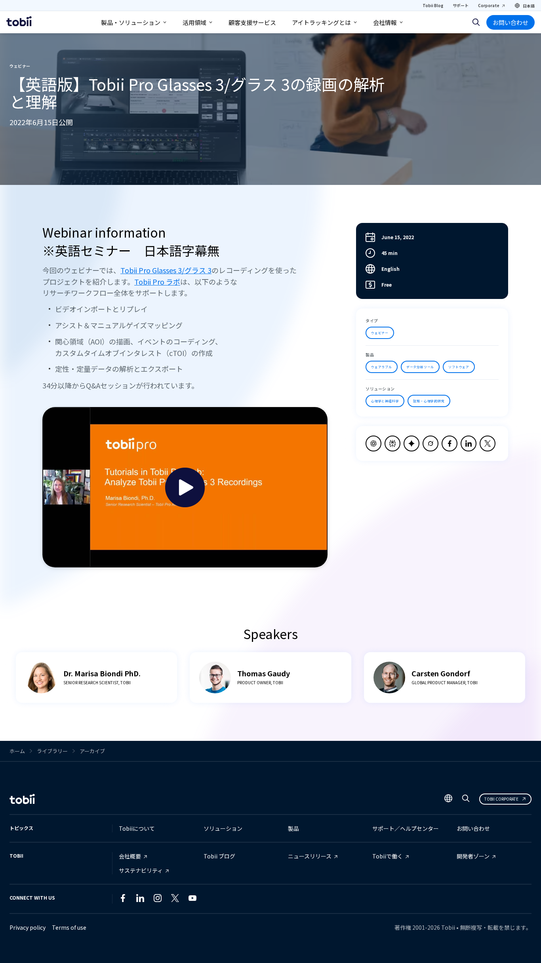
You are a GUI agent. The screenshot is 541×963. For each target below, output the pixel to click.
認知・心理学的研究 (428, 401)
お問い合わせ (510, 22)
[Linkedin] (140, 900)
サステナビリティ (141, 870)
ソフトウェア (458, 367)
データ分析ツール (420, 367)
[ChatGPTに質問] (373, 443)
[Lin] (210, 900)
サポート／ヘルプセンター (405, 828)
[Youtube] (192, 900)
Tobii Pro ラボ (157, 281)
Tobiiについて (137, 828)
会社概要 (130, 856)
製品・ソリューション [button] (130, 22)
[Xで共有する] (487, 443)
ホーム (17, 751)
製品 (293, 828)
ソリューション (223, 828)
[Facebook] (123, 900)
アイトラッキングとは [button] (321, 22)
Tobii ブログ (219, 856)
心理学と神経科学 (385, 401)
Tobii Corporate (501, 799)
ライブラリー (52, 751)
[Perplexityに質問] (392, 443)
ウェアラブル (381, 367)
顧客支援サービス (252, 22)
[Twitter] (175, 900)
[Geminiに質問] (411, 443)
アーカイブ (92, 751)
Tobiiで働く (387, 856)
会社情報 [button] (385, 22)
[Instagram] (158, 900)
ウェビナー (380, 333)
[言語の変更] (448, 799)
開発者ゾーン (473, 856)
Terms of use (69, 927)
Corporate (488, 5)
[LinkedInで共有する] (468, 443)
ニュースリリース (309, 856)
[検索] (476, 22)
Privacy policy (28, 927)
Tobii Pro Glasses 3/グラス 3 (165, 270)
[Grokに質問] (430, 443)
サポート (461, 5)
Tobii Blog (433, 5)
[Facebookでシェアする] (449, 443)
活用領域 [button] (194, 22)
